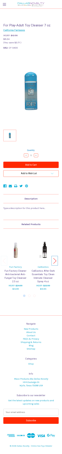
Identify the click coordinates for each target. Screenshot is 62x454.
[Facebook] (5, 186)
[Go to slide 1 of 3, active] (24, 296)
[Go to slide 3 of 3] (34, 296)
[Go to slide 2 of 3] (29, 296)
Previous (4, 260)
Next (55, 260)
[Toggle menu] (4, 4)
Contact (31, 335)
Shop (31, 364)
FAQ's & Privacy (31, 339)
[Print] (15, 186)
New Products (31, 329)
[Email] (10, 186)
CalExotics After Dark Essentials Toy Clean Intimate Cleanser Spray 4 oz (43, 276)
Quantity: (31, 150)
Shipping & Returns (31, 342)
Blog (31, 345)
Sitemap (31, 348)
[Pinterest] (26, 186)
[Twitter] (21, 186)
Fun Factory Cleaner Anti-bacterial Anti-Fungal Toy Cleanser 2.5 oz (16, 276)
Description (31, 198)
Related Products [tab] (31, 224)
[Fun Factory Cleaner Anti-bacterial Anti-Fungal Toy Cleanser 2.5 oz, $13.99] (15, 247)
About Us (31, 332)
